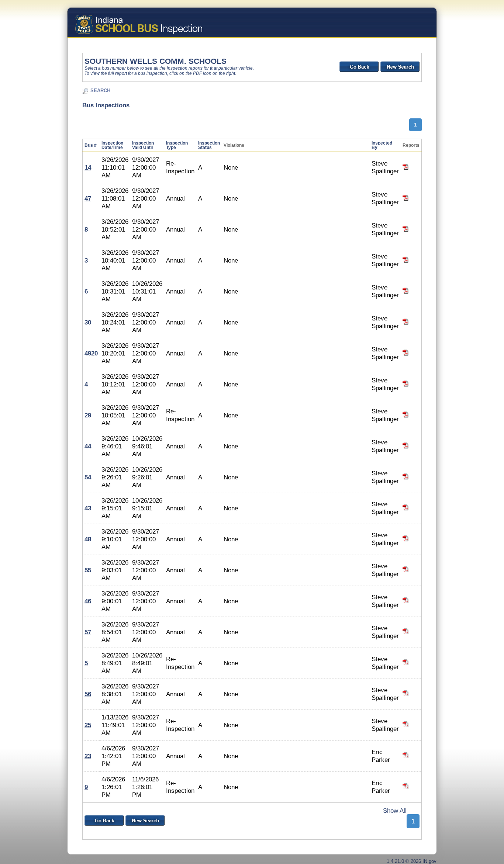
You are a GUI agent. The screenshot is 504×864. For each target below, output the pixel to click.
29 (87, 415)
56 (87, 694)
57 (87, 632)
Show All (395, 810)
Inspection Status (209, 145)
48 (87, 539)
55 (87, 570)
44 (87, 446)
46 (87, 601)
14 (87, 167)
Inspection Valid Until (143, 145)
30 (87, 322)
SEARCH (100, 90)
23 (87, 756)
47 (87, 198)
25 (87, 725)
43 (87, 508)
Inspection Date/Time (112, 145)
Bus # (90, 145)
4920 (91, 353)
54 (87, 477)
